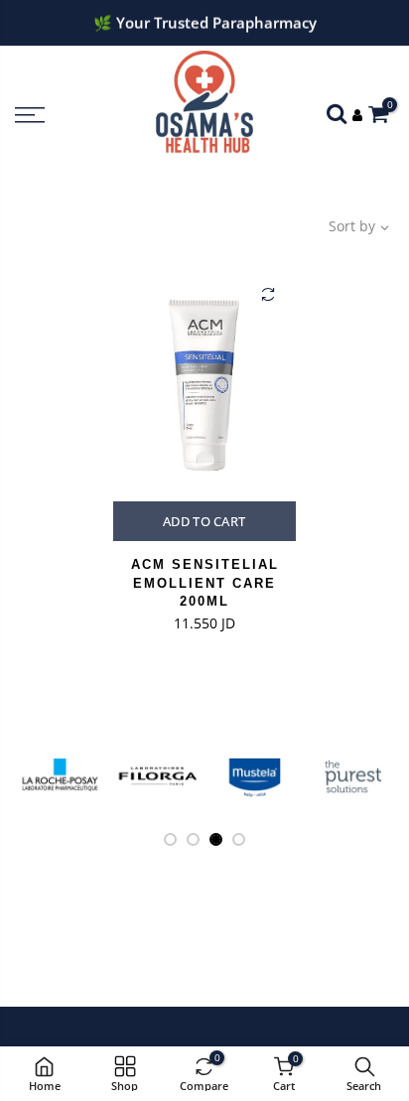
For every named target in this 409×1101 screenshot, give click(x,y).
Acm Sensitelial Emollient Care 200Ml (205, 583)
